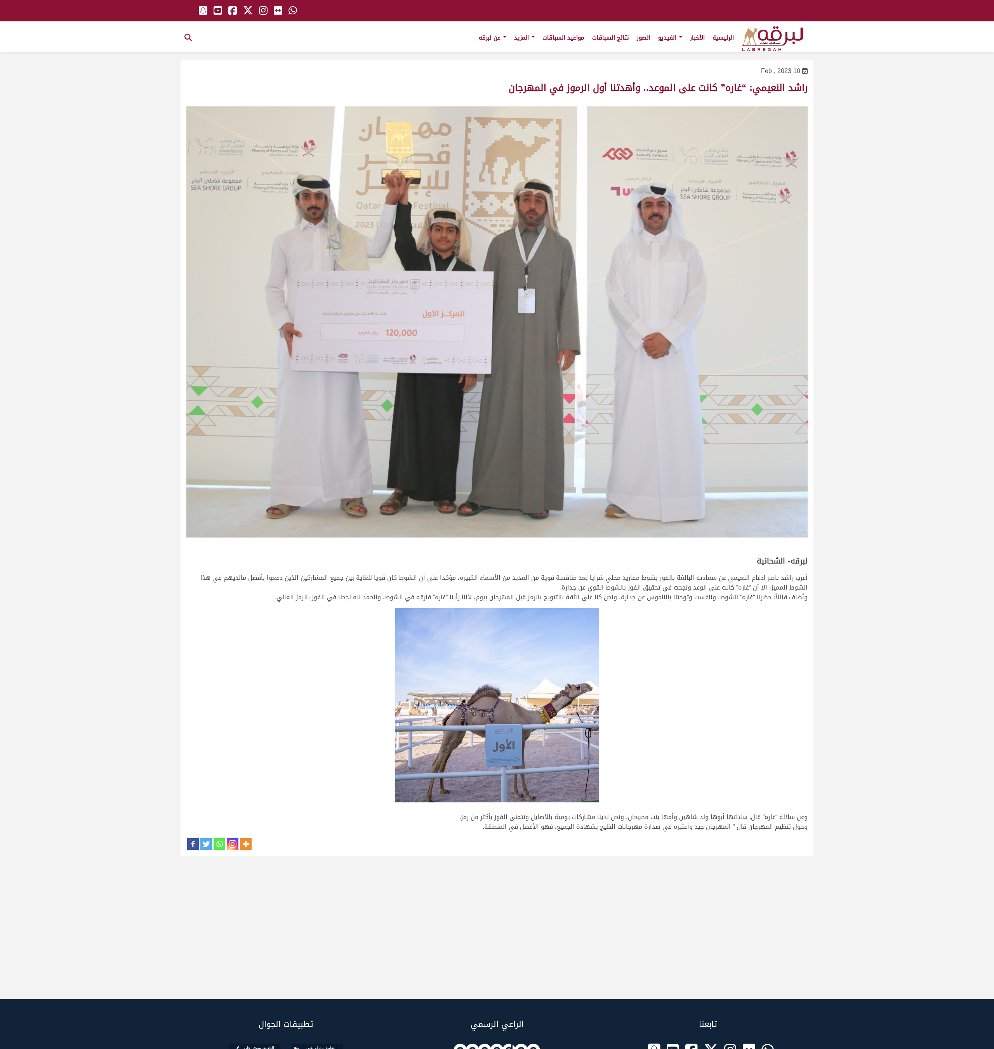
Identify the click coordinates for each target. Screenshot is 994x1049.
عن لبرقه (490, 37)
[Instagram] (232, 844)
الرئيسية (723, 37)
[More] (246, 844)
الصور (643, 37)
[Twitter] (206, 844)
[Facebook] (193, 844)
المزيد (522, 37)
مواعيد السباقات (563, 37)
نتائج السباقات (610, 37)
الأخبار (697, 37)
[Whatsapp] (219, 844)
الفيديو (668, 37)
